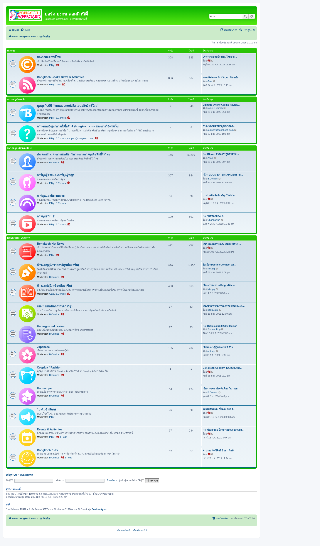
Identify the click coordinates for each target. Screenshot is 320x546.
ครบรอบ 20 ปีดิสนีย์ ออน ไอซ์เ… (220, 450)
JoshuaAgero (99, 509)
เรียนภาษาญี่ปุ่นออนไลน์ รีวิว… (219, 347)
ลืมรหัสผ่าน (112, 480)
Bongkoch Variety (18, 238)
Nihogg (211, 268)
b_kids (63, 437)
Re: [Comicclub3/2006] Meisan (220, 326)
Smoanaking (214, 329)
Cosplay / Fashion (49, 367)
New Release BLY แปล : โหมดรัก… (222, 77)
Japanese (43, 347)
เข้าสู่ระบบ (11, 474)
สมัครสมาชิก (26, 474)
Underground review (50, 326)
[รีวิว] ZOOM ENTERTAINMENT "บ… (223, 174)
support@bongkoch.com (80, 138)
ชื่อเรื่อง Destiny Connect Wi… (219, 264)
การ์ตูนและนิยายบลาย (51, 195)
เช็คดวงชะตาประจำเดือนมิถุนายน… (221, 388)
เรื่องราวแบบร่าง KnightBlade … (220, 285)
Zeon (210, 158)
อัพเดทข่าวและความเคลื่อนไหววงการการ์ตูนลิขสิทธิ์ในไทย (73, 154)
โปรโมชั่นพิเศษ (46, 409)
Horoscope (44, 388)
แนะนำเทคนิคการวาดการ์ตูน (55, 306)
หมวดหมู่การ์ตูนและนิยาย (19, 148)
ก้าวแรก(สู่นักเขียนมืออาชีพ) (54, 285)
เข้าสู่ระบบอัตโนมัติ (130, 480)
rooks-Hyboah (215, 108)
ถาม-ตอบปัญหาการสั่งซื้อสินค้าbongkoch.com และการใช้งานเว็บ (77, 126)
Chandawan (213, 220)
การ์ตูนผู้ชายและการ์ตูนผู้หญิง (55, 175)
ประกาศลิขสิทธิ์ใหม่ (49, 57)
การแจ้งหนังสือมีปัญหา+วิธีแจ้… (219, 126)
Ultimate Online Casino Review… (222, 104)
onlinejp (211, 351)
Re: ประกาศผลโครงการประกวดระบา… (223, 429)
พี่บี (57, 65)
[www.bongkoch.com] (26, 14)
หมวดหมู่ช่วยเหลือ (16, 99)
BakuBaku (212, 310)
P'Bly (51, 65)
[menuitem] (25, 30)
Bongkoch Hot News (50, 243)
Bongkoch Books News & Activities (60, 77)
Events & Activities (49, 429)
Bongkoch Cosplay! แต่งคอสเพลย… (223, 368)
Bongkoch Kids (47, 450)
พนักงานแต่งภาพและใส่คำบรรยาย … (222, 244)
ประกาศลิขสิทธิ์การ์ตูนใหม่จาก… (220, 56)
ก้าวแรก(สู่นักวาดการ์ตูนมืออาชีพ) (58, 265)
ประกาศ (11, 51)
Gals (58, 84)
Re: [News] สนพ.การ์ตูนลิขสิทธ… (221, 154)
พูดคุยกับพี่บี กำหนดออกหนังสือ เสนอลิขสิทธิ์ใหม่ (67, 105)
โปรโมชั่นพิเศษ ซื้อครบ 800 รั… (219, 409)
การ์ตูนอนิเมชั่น (46, 216)
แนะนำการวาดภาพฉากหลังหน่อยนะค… (224, 306)
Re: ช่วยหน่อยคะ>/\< (213, 216)
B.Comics (61, 117)
